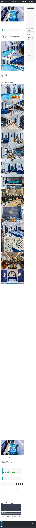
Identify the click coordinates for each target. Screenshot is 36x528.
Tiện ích (29, 30)
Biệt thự (29, 13)
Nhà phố (29, 26)
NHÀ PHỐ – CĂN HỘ (30, 28)
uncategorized (29, 34)
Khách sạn (29, 24)
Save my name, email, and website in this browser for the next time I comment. (11, 516)
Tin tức (28, 32)
